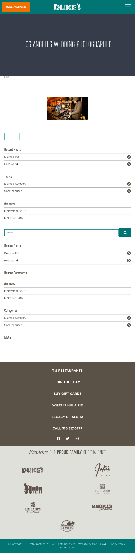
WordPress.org (20, 354)
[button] (129, 7)
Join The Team (68, 382)
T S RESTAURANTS (67, 370)
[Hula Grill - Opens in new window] (32, 488)
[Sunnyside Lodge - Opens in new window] (102, 488)
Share (10, 136)
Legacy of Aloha (67, 417)
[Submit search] (125, 232)
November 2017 (16, 211)
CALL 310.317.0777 (67, 428)
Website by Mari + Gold (92, 544)
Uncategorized (13, 191)
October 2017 (15, 218)
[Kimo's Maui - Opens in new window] (67, 526)
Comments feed (20, 350)
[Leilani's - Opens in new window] (32, 507)
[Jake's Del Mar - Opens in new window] (102, 470)
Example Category (15, 184)
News (6, 77)
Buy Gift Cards (67, 394)
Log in (15, 343)
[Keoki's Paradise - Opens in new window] (102, 507)
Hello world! (11, 164)
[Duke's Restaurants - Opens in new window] (32, 470)
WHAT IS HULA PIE (67, 405)
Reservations (16, 7)
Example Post (12, 157)
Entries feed (18, 346)
